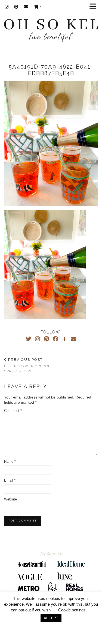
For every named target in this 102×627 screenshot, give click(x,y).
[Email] (26, 6)
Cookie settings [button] (72, 610)
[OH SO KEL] (51, 27)
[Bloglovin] (64, 339)
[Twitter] (28, 339)
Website (10, 499)
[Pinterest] (16, 6)
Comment (13, 411)
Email (10, 480)
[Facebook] (55, 339)
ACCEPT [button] (51, 618)
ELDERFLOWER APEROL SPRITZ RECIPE (27, 365)
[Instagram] (7, 6)
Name (10, 461)
